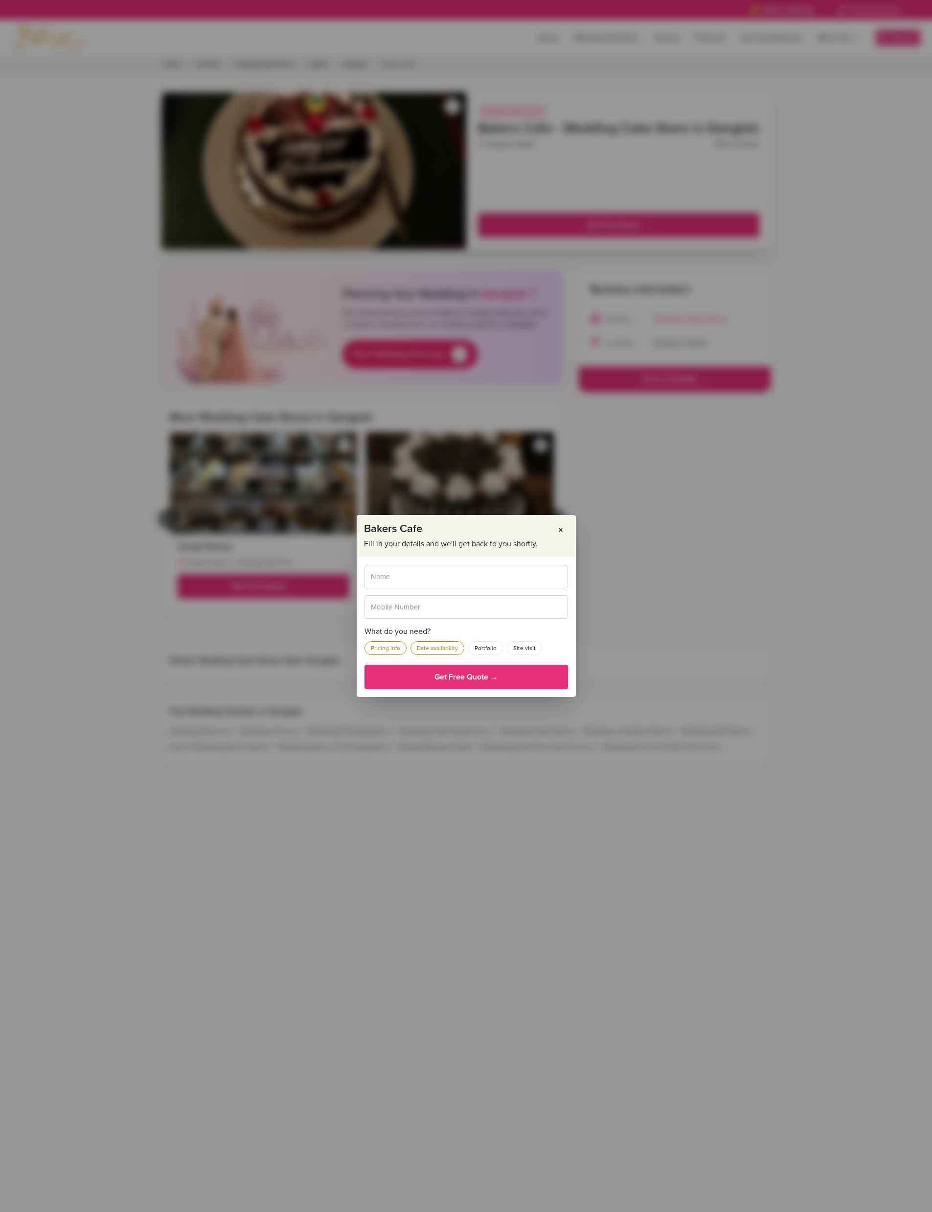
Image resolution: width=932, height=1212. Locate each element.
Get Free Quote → (466, 677)
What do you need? (397, 631)
